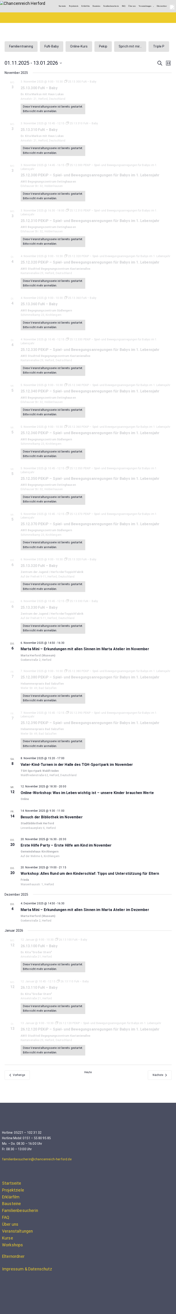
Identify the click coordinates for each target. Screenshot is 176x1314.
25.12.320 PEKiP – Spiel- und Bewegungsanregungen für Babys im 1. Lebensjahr (90, 262)
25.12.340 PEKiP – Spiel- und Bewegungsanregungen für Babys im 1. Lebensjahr (90, 391)
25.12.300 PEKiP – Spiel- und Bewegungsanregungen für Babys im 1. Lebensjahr (90, 175)
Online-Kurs (79, 46)
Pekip (103, 46)
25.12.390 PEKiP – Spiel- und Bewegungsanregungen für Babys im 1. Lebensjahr (90, 723)
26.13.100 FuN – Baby (39, 946)
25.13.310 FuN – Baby (39, 130)
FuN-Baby (51, 46)
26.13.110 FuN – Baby (39, 987)
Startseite (62, 6)
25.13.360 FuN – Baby (39, 304)
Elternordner (162, 6)
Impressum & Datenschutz (27, 1269)
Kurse (7, 1238)
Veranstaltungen (145, 6)
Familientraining (21, 46)
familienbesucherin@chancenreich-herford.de (37, 1159)
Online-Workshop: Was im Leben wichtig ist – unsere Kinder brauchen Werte (87, 793)
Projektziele (73, 6)
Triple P (158, 46)
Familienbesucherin (111, 6)
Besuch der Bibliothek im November (52, 817)
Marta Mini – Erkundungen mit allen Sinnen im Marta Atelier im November (85, 649)
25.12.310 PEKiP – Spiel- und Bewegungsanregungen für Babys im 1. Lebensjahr (90, 221)
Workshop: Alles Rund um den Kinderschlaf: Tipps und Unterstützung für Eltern (90, 873)
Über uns (131, 6)
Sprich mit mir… (130, 46)
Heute (88, 1072)
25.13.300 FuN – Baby (39, 88)
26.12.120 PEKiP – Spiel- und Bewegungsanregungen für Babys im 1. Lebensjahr (90, 1029)
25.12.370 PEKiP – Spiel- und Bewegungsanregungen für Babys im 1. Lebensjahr (90, 524)
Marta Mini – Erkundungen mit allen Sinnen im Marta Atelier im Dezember (85, 910)
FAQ (123, 6)
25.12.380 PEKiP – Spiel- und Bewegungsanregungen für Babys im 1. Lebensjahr (90, 677)
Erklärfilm (85, 6)
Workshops (12, 1245)
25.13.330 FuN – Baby (39, 607)
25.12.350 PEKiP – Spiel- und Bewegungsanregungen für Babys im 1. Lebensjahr (90, 478)
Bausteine (96, 6)
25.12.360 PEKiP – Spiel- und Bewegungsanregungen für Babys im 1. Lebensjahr (90, 433)
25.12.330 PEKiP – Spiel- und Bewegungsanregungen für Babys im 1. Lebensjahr (90, 349)
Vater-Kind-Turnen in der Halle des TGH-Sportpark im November (77, 764)
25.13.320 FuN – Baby (39, 566)
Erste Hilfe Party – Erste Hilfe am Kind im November (66, 845)
